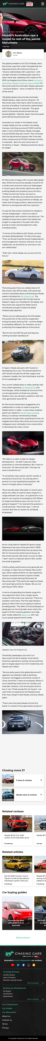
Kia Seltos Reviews (9, 975)
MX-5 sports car (27, 296)
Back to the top (23, 937)
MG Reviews (7, 991)
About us (6, 1016)
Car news (11, 32)
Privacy (5, 1028)
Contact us (7, 1020)
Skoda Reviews (8, 996)
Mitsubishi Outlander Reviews (12, 980)
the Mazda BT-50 (28, 388)
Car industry (20, 32)
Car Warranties (9, 1012)
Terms (5, 1024)
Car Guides (7, 1008)
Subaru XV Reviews (9, 977)
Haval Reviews (7, 994)
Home (4, 32)
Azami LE (26, 615)
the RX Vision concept (29, 413)
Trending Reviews (11, 972)
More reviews (33, 983)
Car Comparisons (10, 1004)
